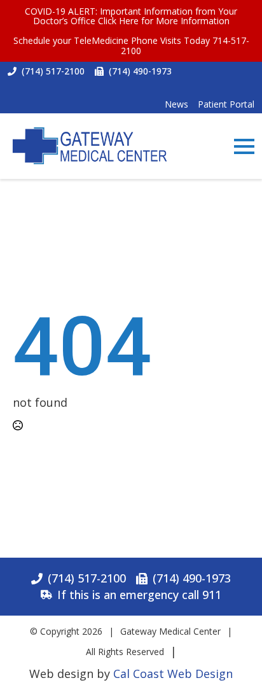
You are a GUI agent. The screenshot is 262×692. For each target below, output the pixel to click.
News (176, 104)
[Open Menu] (244, 146)
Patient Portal (226, 104)
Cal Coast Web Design (173, 673)
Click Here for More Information (164, 21)
